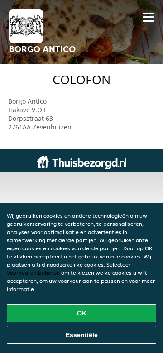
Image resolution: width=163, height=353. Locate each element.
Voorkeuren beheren (33, 272)
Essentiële (82, 335)
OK (81, 313)
